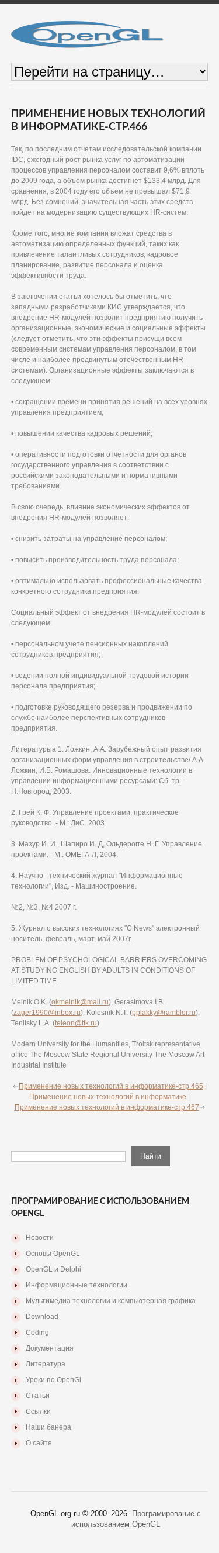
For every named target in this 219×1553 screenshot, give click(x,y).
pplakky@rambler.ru (164, 1012)
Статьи (38, 1396)
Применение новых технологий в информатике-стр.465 (111, 1086)
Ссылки (38, 1411)
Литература (45, 1364)
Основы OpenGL (53, 1253)
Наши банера (48, 1427)
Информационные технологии (76, 1285)
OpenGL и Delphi (53, 1269)
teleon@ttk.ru (76, 1023)
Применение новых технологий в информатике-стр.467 (107, 1107)
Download (42, 1317)
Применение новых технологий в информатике (107, 1097)
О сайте (39, 1443)
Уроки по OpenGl (53, 1380)
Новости (40, 1238)
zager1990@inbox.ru (47, 1012)
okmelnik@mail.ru (80, 1002)
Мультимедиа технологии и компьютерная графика (111, 1301)
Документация (50, 1348)
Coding (37, 1332)
